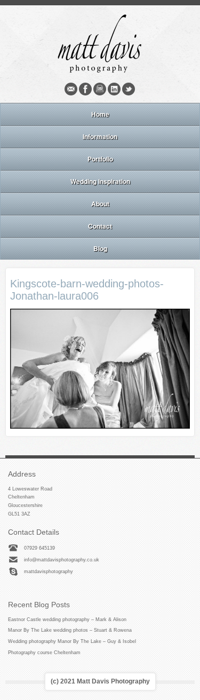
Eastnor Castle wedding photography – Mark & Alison (67, 619)
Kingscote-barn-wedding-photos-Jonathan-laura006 (87, 290)
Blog (100, 248)
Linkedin (114, 89)
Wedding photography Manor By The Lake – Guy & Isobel (72, 641)
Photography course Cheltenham (44, 652)
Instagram (99, 89)
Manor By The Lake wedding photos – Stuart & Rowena (70, 630)
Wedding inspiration (100, 181)
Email (71, 89)
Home (100, 114)
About (100, 203)
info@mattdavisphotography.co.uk (61, 559)
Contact (100, 226)
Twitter (128, 89)
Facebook (85, 89)
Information (100, 136)
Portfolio (100, 159)
